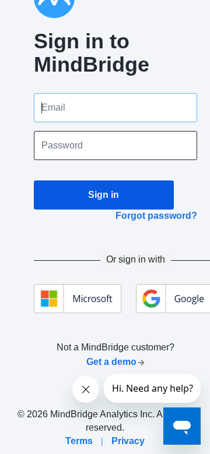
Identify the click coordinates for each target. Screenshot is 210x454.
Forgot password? (156, 216)
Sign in (103, 195)
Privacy (128, 441)
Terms (79, 441)
